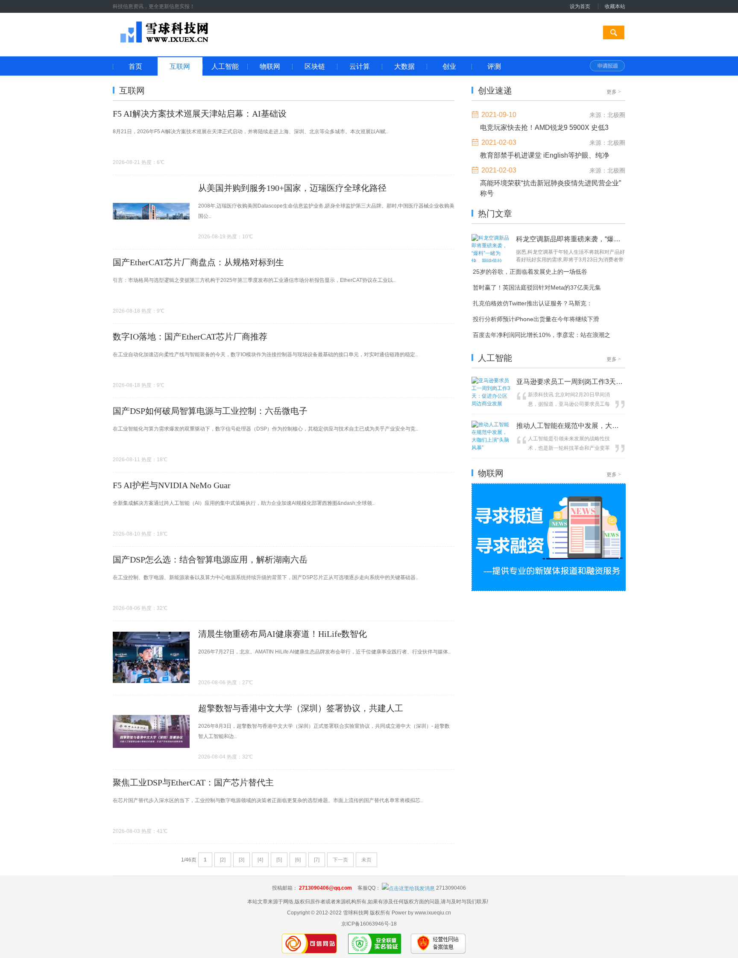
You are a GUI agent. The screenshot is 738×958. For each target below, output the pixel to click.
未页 (366, 860)
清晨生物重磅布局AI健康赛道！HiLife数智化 (282, 634)
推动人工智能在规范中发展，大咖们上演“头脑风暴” (569, 425)
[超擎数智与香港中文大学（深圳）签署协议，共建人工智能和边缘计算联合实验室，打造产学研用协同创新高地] (151, 757)
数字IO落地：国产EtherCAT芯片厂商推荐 (190, 336)
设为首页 (580, 6)
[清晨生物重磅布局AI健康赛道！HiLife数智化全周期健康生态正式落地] (151, 683)
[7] (316, 860)
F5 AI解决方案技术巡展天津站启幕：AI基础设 (200, 113)
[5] (279, 860)
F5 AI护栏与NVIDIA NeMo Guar (172, 485)
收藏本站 (615, 6)
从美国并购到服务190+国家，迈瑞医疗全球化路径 (292, 188)
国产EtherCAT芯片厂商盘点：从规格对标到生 (198, 262)
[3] (241, 860)
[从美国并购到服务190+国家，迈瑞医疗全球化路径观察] (151, 237)
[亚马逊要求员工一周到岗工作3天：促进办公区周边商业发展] (492, 404)
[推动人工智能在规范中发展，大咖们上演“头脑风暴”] (492, 448)
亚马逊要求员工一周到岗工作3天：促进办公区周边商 (569, 381)
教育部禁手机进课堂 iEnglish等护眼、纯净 (544, 155)
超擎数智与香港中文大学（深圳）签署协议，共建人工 (300, 708)
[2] (223, 860)
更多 (613, 92)
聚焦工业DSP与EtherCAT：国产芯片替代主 (193, 782)
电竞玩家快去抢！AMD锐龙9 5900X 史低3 (544, 127)
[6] (298, 860)
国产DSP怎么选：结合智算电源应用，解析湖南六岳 (210, 559)
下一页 (340, 860)
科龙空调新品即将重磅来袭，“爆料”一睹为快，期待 (568, 239)
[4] (260, 860)
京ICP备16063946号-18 (369, 924)
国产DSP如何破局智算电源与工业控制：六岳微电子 (210, 411)
